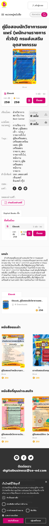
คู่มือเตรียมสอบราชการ (18, 148)
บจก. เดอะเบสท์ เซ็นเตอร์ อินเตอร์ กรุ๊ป (20, 177)
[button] (24, 515)
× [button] (46, 482)
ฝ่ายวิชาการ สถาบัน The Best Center (19, 115)
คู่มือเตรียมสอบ (20, 138)
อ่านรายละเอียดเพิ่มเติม (30, 493)
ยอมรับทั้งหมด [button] (13, 520)
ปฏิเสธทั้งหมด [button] (36, 520)
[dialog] (24, 502)
